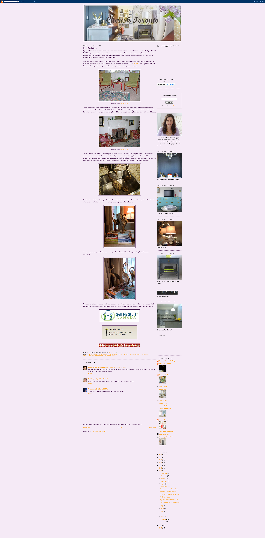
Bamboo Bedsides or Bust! (168, 491)
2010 (160, 525)
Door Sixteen (163, 400)
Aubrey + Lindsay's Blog (167, 361)
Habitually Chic (164, 406)
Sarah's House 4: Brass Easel (169, 489)
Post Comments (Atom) (99, 431)
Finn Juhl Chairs (134, 354)
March (163, 516)
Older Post (152, 427)
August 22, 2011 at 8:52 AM (99, 379)
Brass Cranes (93, 354)
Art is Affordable (165, 497)
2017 (160, 454)
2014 (160, 462)
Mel (89, 379)
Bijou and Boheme (165, 363)
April (162, 514)
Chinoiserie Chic (164, 375)
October (163, 478)
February (163, 519)
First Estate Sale (90, 48)
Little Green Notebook (166, 431)
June (162, 508)
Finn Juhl (135, 64)
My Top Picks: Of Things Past (169, 500)
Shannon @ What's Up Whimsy (98, 367)
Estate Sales (123, 354)
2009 (160, 528)
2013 (160, 465)
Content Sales (104, 354)
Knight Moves (163, 420)
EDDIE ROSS (163, 403)
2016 (160, 457)
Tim (89, 389)
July (162, 506)
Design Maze (163, 389)
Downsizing (114, 354)
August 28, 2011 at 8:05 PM (99, 389)
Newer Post (86, 427)
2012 (160, 468)
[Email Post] (116, 352)
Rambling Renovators (166, 437)
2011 (160, 471)
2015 (160, 460)
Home (120, 427)
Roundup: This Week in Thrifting (169, 494)
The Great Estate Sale (97, 355)
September (164, 481)
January (163, 522)
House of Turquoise (165, 408)
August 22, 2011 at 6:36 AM (117, 367)
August (163, 484)
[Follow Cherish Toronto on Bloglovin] (166, 85)
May (162, 511)
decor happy (163, 386)
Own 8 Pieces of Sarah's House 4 (170, 502)
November (164, 476)
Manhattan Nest (164, 434)
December (164, 473)
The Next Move (124, 103)
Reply (90, 373)
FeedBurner (173, 106)
